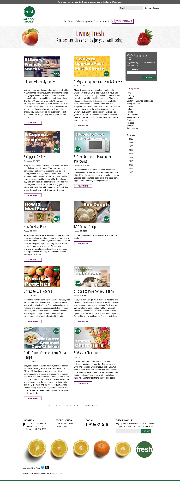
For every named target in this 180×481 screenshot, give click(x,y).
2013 (131, 172)
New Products (133, 117)
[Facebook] (87, 424)
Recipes (130, 123)
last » (94, 405)
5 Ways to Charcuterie (87, 353)
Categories (133, 88)
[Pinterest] (99, 424)
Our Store (68, 21)
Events (97, 21)
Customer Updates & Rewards (140, 101)
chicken (130, 98)
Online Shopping (83, 21)
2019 (131, 150)
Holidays (130, 109)
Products (130, 120)
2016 (131, 161)
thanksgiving (132, 128)
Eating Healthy (133, 104)
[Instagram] (103, 424)
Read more (33, 123)
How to (130, 112)
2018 (131, 154)
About (106, 21)
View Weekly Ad (124, 21)
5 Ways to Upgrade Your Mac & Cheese (98, 81)
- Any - (129, 93)
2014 (131, 169)
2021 (131, 143)
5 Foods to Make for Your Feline (94, 291)
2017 (131, 157)
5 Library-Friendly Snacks (39, 81)
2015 (131, 165)
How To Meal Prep (35, 227)
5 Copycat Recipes (35, 157)
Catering (130, 95)
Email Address (133, 69)
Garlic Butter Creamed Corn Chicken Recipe (46, 355)
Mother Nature (133, 115)
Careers (148, 8)
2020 (131, 146)
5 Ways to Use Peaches (38, 291)
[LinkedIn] (95, 424)
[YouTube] (107, 424)
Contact (156, 8)
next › (87, 405)
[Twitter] (90, 424)
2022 (131, 139)
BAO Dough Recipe (85, 227)
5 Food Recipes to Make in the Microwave (93, 159)
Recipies (130, 126)
